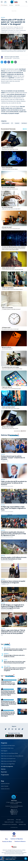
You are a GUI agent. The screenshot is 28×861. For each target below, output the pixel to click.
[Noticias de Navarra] (20, 841)
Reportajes (4, 772)
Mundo (5, 659)
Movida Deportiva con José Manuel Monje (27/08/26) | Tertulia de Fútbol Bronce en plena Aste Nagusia (8, 693)
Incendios (11, 5)
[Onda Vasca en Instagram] (15, 729)
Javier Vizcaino (4, 786)
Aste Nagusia (4, 5)
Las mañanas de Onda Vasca (8, 745)
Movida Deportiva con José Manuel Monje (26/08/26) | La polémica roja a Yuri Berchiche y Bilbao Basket (8, 703)
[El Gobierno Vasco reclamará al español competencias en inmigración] (14, 570)
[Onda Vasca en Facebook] (9, 729)
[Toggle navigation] (1, 2)
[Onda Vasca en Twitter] (5, 729)
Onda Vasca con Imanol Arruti (8, 758)
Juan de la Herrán (5, 783)
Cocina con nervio (5, 788)
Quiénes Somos (10, 819)
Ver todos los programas (7, 766)
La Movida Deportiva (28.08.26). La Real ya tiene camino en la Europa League (8, 683)
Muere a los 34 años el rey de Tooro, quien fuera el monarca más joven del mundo (14, 662)
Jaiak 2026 (17, 5)
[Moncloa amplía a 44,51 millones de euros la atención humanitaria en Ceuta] (14, 547)
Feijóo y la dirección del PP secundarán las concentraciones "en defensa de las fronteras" (14, 483)
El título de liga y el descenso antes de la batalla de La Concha (14, 656)
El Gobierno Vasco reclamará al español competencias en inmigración (13, 582)
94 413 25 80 (15, 803)
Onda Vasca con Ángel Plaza (8, 763)
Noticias (3, 769)
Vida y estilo (7, 647)
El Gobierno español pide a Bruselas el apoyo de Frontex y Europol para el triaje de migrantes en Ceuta (13, 533)
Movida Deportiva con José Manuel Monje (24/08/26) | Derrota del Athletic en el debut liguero (8, 714)
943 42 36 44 (15, 807)
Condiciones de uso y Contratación (9, 824)
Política (3, 454)
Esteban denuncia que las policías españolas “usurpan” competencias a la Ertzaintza (13, 457)
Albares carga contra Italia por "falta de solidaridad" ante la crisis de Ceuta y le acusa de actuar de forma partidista (13, 631)
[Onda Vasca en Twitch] (19, 729)
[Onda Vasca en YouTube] (12, 729)
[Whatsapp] (12, 62)
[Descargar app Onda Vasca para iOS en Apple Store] (19, 735)
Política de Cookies (19, 822)
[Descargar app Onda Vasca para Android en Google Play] (9, 735)
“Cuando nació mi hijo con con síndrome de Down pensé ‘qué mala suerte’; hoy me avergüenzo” (15, 669)
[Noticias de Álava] (7, 841)
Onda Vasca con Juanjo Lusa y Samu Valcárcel (12, 756)
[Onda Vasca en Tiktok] (22, 729)
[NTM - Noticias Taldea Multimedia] (14, 834)
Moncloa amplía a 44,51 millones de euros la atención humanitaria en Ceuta (14, 558)
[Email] (15, 62)
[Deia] (6, 839)
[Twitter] (2, 62)
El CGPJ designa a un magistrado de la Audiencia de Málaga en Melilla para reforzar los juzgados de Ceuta (12, 606)
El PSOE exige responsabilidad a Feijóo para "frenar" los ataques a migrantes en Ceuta (13, 508)
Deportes (6, 653)
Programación (5, 775)
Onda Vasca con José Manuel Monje (9, 753)
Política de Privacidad (9, 822)
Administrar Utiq (22, 824)
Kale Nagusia (4, 750)
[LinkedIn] (5, 62)
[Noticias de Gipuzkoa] (16, 839)
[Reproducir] (19, 682)
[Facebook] (8, 62)
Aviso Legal (18, 819)
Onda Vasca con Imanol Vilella (8, 761)
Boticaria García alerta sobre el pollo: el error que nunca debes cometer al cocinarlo (15, 649)
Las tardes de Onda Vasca (7, 748)
